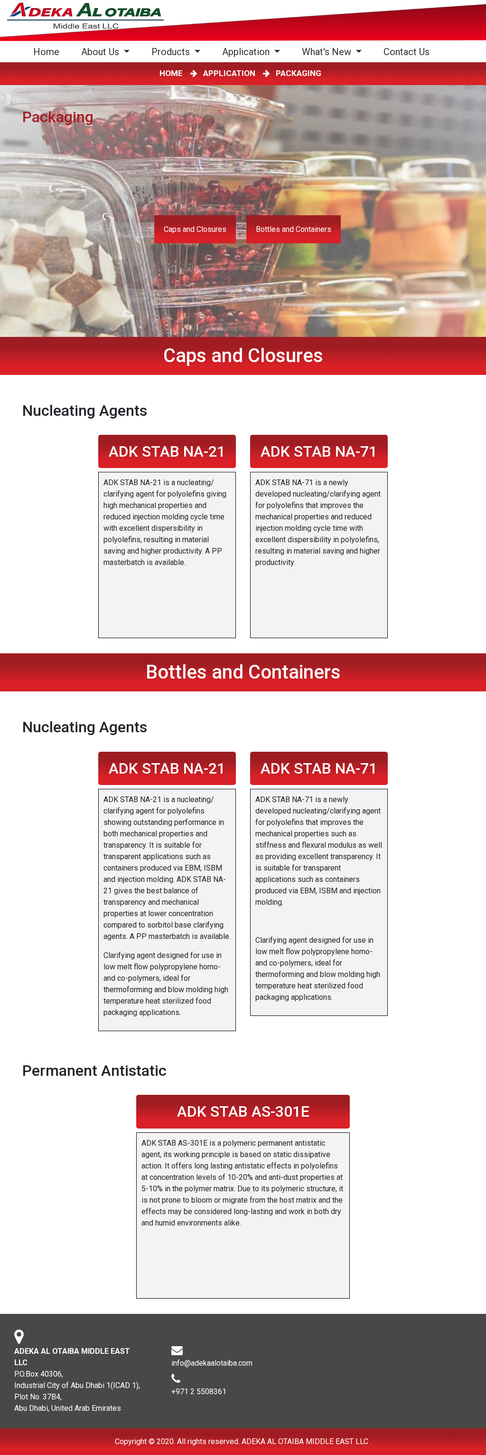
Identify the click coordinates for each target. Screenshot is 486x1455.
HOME (173, 73)
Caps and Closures (195, 229)
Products (171, 51)
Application (247, 51)
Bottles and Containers (293, 229)
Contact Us (406, 51)
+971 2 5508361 (198, 1391)
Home (48, 51)
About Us (101, 51)
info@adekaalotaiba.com (211, 1363)
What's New (328, 51)
